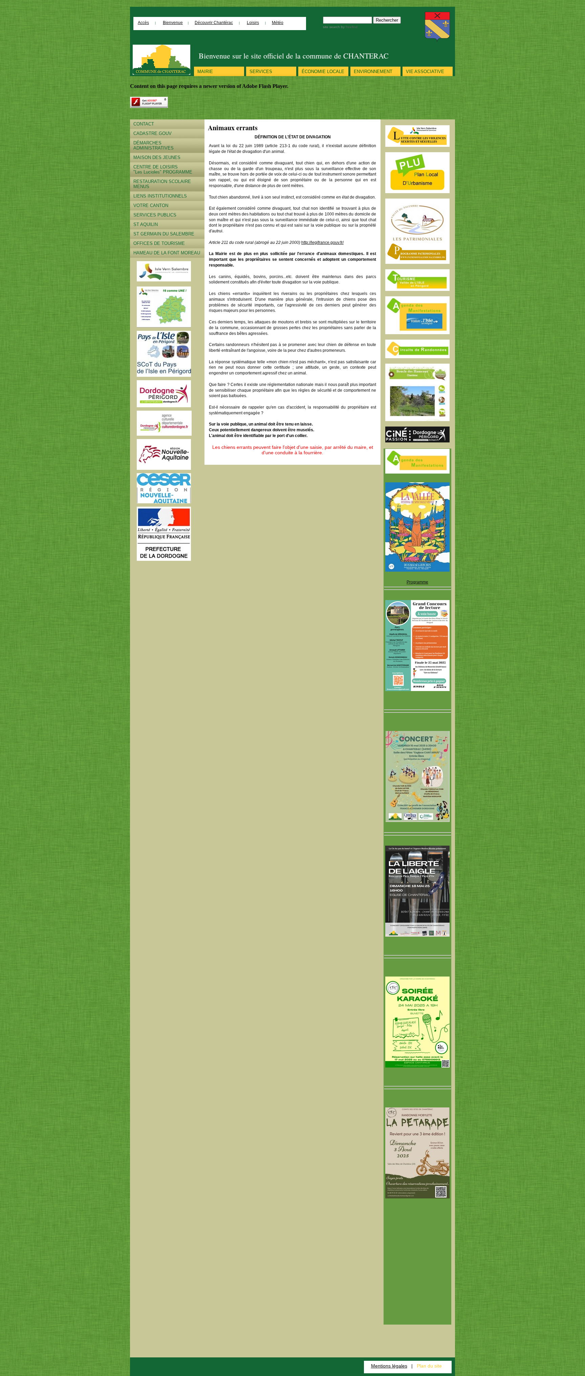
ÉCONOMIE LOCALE (323, 71)
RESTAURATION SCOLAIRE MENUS (162, 184)
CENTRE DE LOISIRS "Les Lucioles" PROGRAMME (162, 169)
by (349, 27)
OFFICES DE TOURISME (159, 243)
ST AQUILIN (145, 224)
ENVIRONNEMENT (373, 71)
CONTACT (143, 124)
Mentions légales (389, 1366)
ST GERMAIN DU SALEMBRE (163, 233)
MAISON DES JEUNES (156, 157)
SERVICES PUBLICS (154, 214)
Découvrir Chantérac (214, 22)
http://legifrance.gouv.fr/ (322, 242)
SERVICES (261, 71)
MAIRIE (205, 71)
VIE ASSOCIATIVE (425, 71)
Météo (277, 22)
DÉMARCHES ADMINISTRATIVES (153, 145)
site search (331, 27)
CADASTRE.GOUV (152, 133)
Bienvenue (173, 22)
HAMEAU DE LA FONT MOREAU (166, 252)
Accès (143, 22)
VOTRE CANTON (150, 205)
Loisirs (253, 22)
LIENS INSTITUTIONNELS (160, 196)
